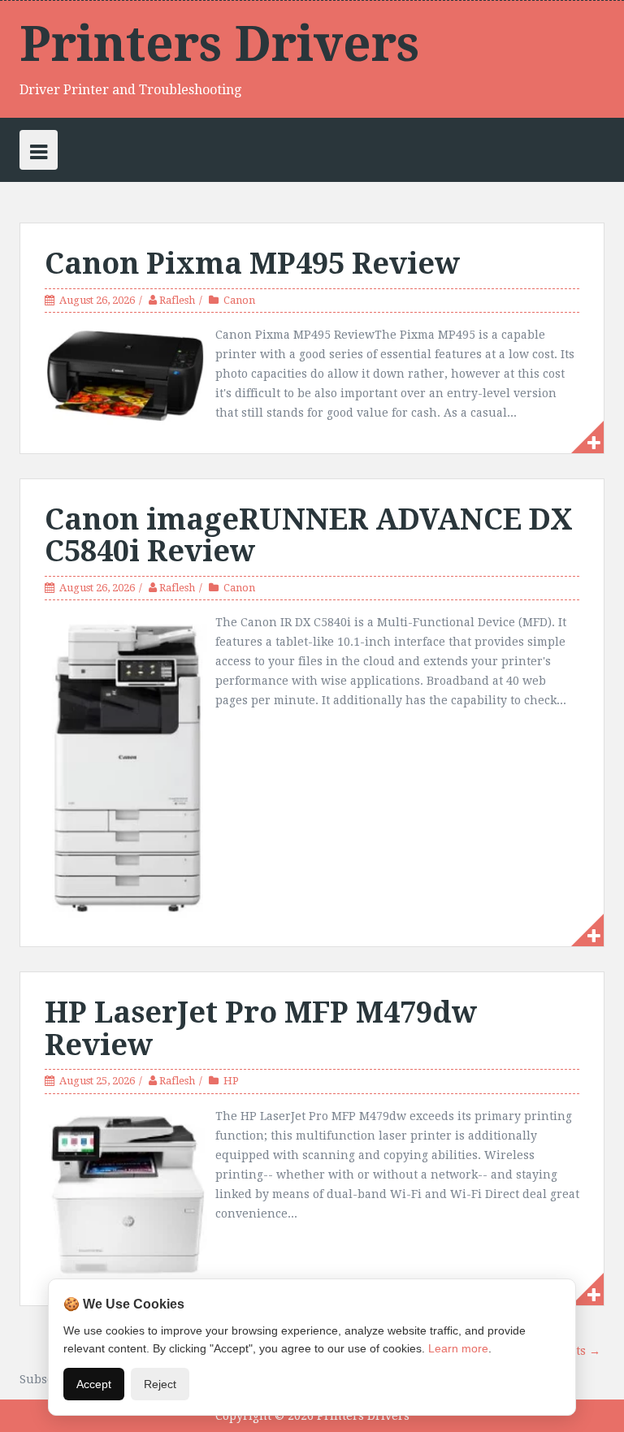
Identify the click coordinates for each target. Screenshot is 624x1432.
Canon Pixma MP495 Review (252, 263)
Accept (93, 1384)
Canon (239, 300)
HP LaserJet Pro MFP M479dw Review (261, 1028)
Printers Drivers (219, 43)
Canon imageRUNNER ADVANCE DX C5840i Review (309, 535)
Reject (160, 1384)
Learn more (458, 1348)
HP (231, 1081)
